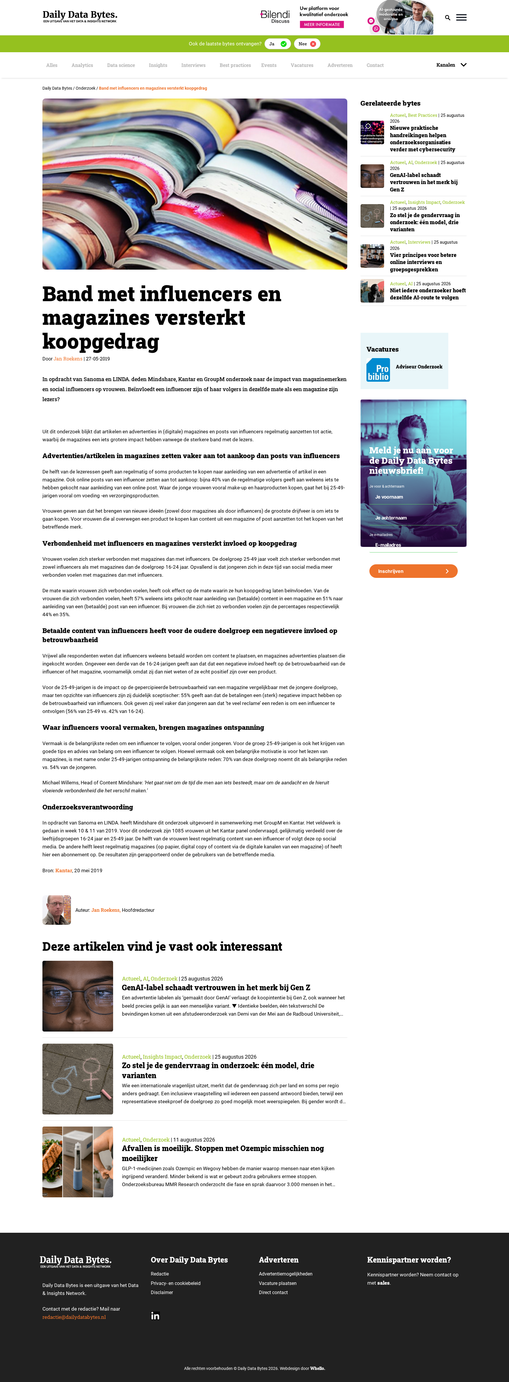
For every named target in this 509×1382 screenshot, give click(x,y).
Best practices (235, 65)
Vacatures (302, 65)
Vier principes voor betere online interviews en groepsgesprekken (423, 262)
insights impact (162, 1056)
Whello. (317, 1368)
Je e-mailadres (381, 535)
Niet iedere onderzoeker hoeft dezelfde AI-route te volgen (428, 294)
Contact (375, 65)
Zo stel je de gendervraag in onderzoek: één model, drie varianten (425, 222)
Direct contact (274, 1292)
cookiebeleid (188, 1283)
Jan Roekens (68, 358)
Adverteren (340, 65)
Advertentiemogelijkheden (286, 1274)
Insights (158, 65)
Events (269, 65)
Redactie (160, 1274)
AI (145, 978)
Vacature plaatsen (278, 1283)
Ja (271, 44)
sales (383, 1282)
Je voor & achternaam (386, 486)
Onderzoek (164, 978)
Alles (51, 65)
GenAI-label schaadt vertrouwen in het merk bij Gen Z (216, 987)
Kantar (63, 870)
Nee (303, 44)
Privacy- (159, 1283)
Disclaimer (162, 1292)
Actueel (131, 978)
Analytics (82, 65)
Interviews (193, 65)
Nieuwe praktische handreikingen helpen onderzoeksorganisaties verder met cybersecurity (422, 138)
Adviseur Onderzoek (419, 366)
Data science (121, 65)
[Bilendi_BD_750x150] (345, 32)
